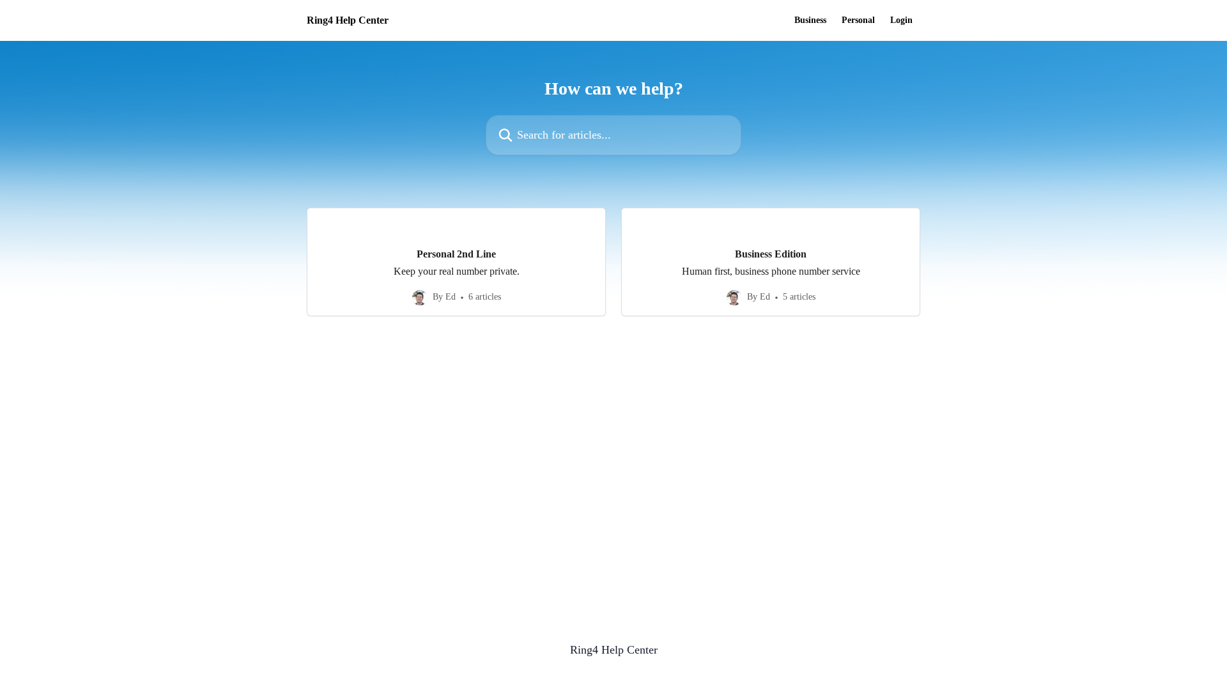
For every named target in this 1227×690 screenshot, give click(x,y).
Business (810, 20)
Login (901, 20)
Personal (858, 20)
